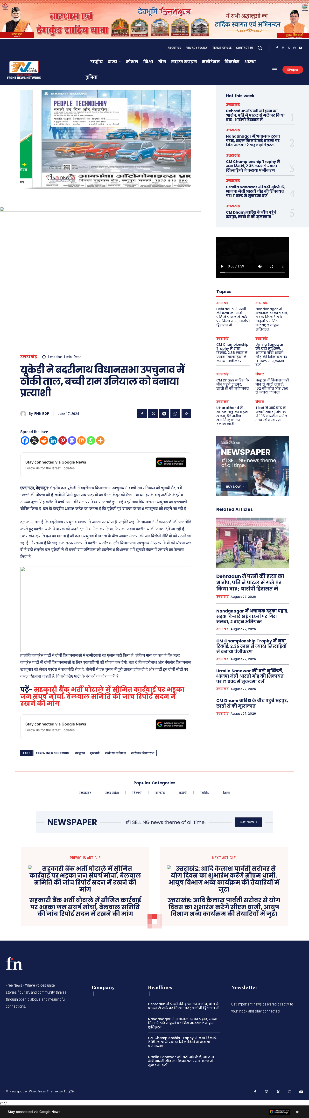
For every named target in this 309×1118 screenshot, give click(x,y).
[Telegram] (164, 413)
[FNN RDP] (24, 414)
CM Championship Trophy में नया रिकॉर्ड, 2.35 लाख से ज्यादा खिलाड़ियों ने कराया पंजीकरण (253, 166)
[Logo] (14, 963)
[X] (289, 48)
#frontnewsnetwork (53, 753)
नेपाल (259, 374)
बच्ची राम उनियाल (115, 753)
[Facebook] (277, 48)
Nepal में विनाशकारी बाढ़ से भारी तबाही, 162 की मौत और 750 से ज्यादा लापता (272, 386)
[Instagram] (283, 48)
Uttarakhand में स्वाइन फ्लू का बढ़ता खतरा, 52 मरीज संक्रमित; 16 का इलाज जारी (232, 415)
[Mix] (81, 440)
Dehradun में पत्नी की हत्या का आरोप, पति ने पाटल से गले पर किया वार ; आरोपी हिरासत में (255, 115)
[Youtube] (300, 48)
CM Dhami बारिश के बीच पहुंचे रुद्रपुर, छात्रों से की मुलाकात (251, 214)
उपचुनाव (80, 753)
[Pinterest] (62, 440)
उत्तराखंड (28, 357)
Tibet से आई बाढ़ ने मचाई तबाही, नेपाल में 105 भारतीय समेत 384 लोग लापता (271, 413)
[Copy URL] (186, 413)
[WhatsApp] (294, 48)
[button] (260, 48)
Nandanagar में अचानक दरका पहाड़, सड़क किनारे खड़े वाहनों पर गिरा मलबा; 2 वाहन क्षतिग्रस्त (253, 141)
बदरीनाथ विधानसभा (142, 753)
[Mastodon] (72, 440)
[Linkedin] (53, 440)
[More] (100, 440)
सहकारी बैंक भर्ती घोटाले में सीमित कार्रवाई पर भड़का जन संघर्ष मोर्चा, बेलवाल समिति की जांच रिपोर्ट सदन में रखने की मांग (102, 696)
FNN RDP (41, 414)
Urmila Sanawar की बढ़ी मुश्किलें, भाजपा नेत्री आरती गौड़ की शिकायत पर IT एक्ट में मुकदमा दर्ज (255, 191)
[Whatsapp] (91, 440)
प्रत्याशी (95, 753)
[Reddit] (44, 440)
